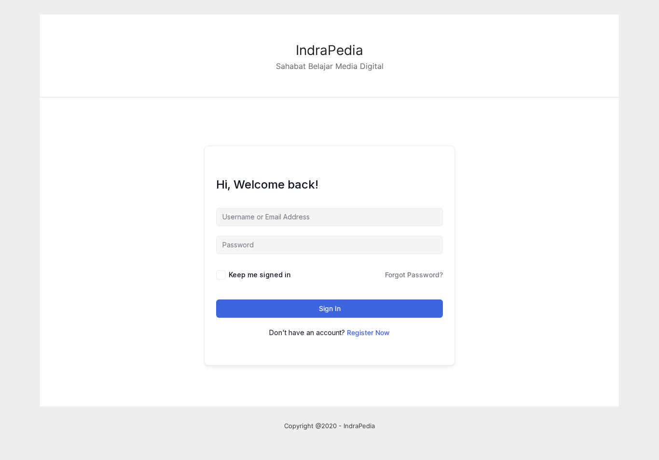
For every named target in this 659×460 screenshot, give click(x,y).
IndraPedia (329, 50)
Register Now (368, 332)
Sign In (330, 308)
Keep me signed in (260, 275)
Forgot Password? (414, 275)
